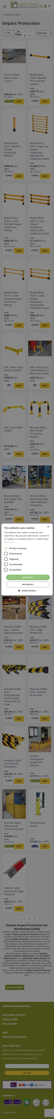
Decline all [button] (28, 584)
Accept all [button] (28, 577)
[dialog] (27, 559)
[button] (27, 590)
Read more (9, 542)
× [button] (48, 527)
